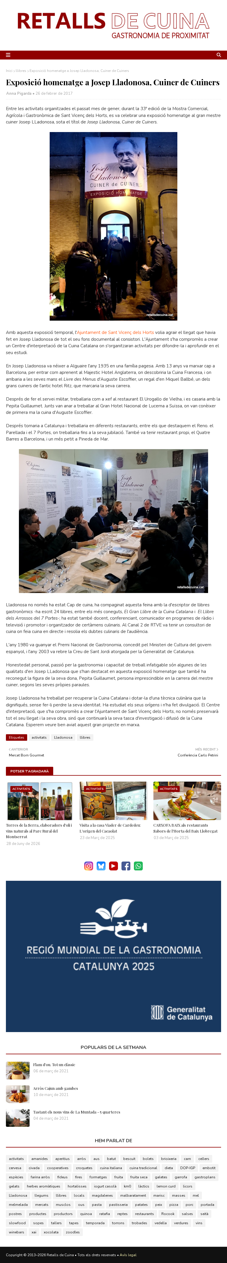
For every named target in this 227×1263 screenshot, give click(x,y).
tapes (74, 1223)
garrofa (181, 1177)
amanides (39, 1158)
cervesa (15, 1168)
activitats (39, 737)
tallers (56, 1223)
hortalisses (77, 1186)
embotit (208, 1168)
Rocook (167, 1213)
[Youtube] (113, 869)
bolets (148, 1158)
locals (79, 1195)
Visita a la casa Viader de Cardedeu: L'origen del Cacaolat (110, 827)
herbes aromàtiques (43, 1186)
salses (187, 1213)
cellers (203, 1158)
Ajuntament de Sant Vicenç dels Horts (115, 332)
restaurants (144, 1213)
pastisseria (118, 1204)
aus (96, 1158)
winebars (16, 1232)
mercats (41, 1204)
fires (78, 1177)
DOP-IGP (187, 1168)
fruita (118, 1177)
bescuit (129, 1158)
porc (189, 1204)
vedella (161, 1223)
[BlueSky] (101, 869)
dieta (169, 1168)
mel (196, 1195)
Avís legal (128, 1255)
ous (81, 1204)
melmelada (18, 1204)
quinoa (86, 1213)
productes (37, 1213)
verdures (181, 1223)
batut (111, 1158)
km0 (127, 1186)
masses (178, 1195)
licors (187, 1186)
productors (63, 1213)
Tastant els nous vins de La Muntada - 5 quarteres (76, 1111)
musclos (63, 1204)
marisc (159, 1195)
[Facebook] (125, 869)
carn (187, 1158)
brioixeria (168, 1158)
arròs (81, 1158)
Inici (9, 70)
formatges (98, 1177)
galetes (161, 1177)
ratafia (104, 1213)
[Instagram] (88, 869)
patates (141, 1204)
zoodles (73, 1232)
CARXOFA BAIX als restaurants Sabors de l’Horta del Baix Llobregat (185, 827)
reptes (122, 1213)
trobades (139, 1223)
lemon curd (166, 1186)
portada (207, 1204)
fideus (62, 1177)
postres (15, 1213)
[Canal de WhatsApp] (138, 869)
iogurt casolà (105, 1186)
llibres (21, 70)
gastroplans (204, 1177)
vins (199, 1223)
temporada (95, 1223)
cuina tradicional (143, 1168)
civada (34, 1168)
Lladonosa (63, 737)
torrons (118, 1223)
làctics (143, 1186)
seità (204, 1213)
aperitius (62, 1158)
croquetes (84, 1168)
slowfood (17, 1223)
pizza (173, 1204)
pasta (97, 1204)
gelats (14, 1186)
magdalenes (102, 1195)
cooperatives (58, 1168)
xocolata (51, 1232)
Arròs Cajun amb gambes (55, 1088)
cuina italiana (111, 1168)
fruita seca (138, 1177)
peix (158, 1204)
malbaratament (133, 1195)
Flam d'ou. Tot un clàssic (54, 1064)
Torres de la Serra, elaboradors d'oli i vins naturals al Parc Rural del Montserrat (39, 830)
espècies (16, 1177)
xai (34, 1232)
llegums (41, 1195)
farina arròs (40, 1177)
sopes (38, 1223)
